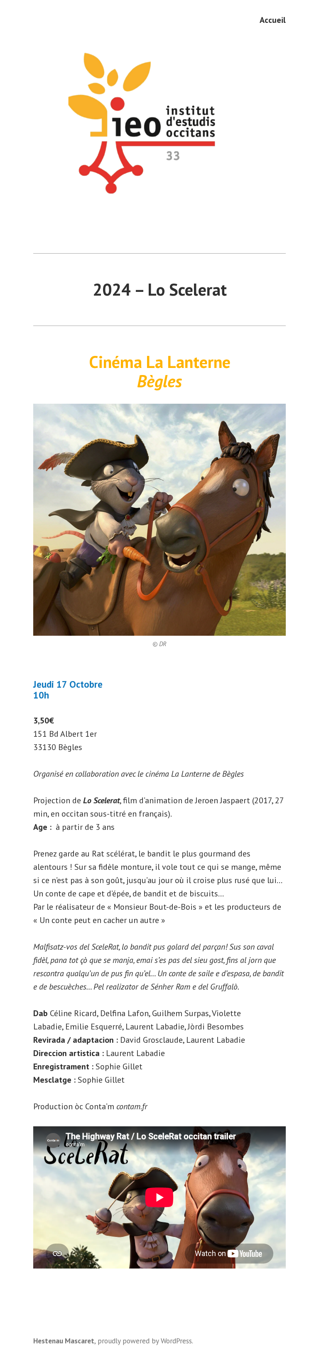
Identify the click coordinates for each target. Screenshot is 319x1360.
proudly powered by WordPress (145, 1340)
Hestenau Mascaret (63, 1340)
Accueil (273, 20)
